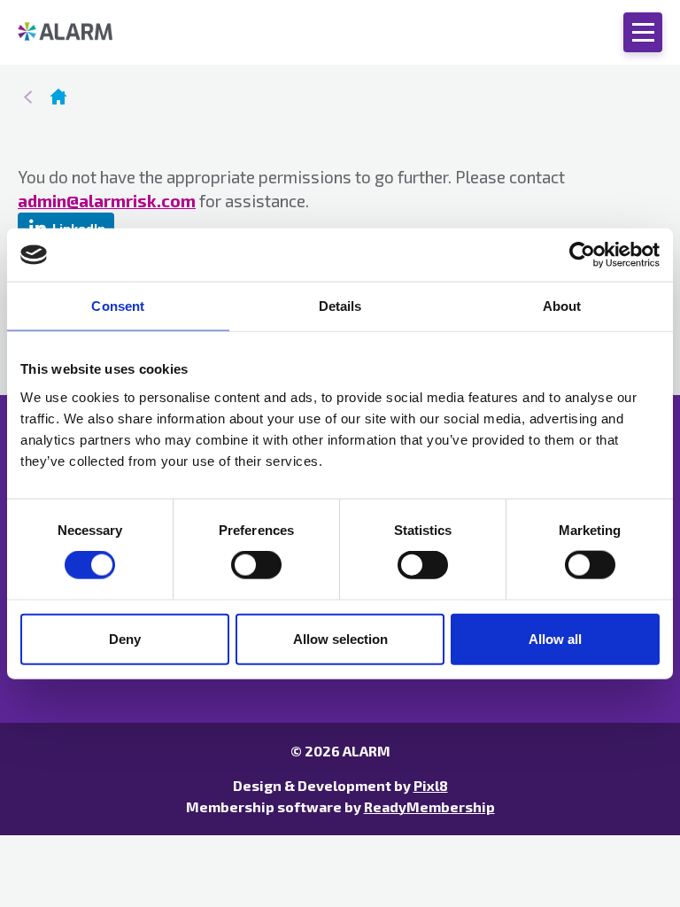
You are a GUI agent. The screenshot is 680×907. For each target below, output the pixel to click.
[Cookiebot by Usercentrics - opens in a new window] (582, 255)
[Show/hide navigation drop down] (642, 32)
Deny (125, 638)
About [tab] (562, 306)
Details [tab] (340, 306)
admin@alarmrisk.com (107, 200)
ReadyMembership (429, 806)
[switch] (256, 565)
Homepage (58, 96)
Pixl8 (430, 785)
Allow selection (340, 638)
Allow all (555, 638)
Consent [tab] (117, 306)
